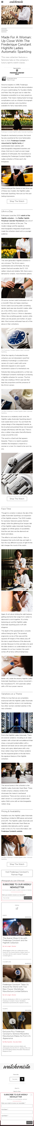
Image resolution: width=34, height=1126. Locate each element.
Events (5, 915)
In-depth (5, 1008)
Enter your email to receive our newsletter (14, 895)
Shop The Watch (17, 201)
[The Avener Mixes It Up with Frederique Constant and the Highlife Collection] (17, 927)
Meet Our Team (17, 1091)
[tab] (17, 907)
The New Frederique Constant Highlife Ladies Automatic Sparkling (16, 412)
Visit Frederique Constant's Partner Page (17, 873)
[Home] (17, 1)
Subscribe (16, 1074)
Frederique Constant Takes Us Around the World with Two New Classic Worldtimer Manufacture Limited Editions (16, 988)
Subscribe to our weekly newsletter (17, 886)
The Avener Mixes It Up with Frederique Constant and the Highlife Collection (15, 940)
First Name (4, 1109)
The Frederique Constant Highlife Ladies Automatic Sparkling (15, 351)
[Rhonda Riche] (4, 78)
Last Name (4, 1115)
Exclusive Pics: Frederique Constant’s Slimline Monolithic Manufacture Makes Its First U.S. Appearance (17, 1035)
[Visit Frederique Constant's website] (17, 71)
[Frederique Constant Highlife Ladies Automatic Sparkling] (17, 120)
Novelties (4, 29)
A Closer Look (7, 962)
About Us (17, 1088)
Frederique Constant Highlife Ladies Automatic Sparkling (16, 132)
